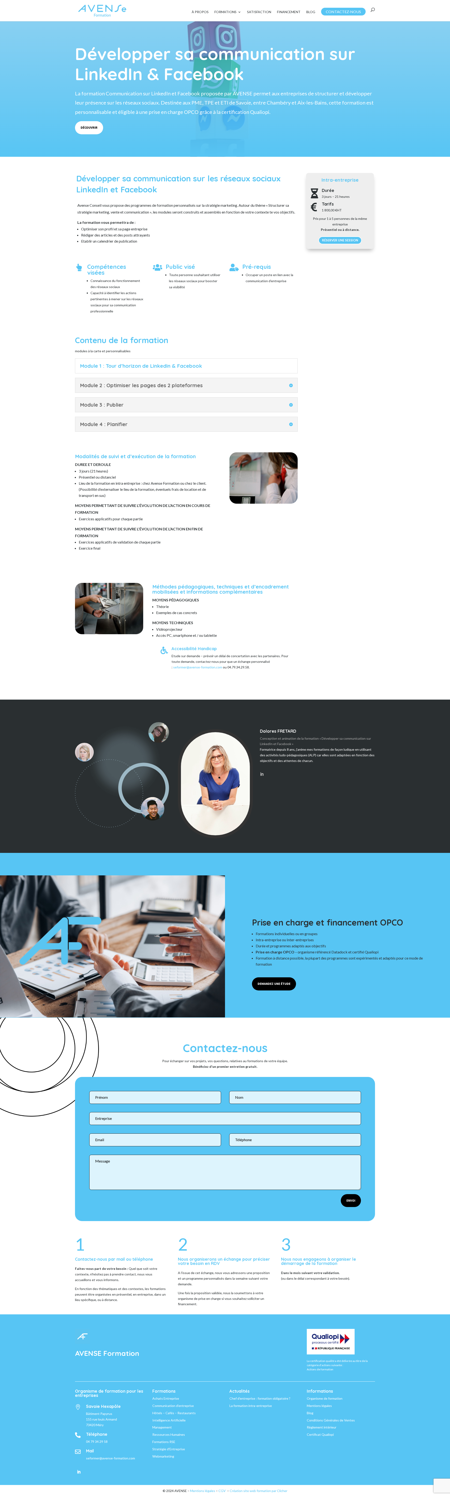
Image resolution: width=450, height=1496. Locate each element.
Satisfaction (259, 12)
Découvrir (89, 127)
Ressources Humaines (168, 1434)
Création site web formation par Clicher (258, 1491)
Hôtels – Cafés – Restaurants (174, 1413)
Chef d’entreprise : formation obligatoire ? (259, 1398)
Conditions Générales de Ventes (331, 1420)
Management (162, 1427)
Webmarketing (163, 1456)
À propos (200, 12)
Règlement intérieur (321, 1427)
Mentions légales (319, 1406)
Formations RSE (163, 1442)
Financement (288, 12)
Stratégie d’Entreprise (168, 1449)
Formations (225, 12)
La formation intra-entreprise (250, 1406)
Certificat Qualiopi (320, 1434)
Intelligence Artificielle (169, 1420)
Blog (310, 12)
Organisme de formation (324, 1398)
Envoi (350, 1200)
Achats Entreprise (165, 1398)
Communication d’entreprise (173, 1406)
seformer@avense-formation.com (197, 667)
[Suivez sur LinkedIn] (78, 1472)
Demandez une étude (274, 984)
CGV (222, 1491)
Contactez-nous (343, 11)
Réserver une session (340, 240)
